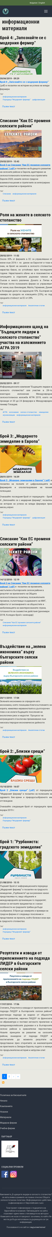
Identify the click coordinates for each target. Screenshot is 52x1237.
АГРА (5, 412)
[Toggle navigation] (46, 11)
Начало (3, 1100)
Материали (5, 1117)
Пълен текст (8, 106)
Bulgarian (33, 3)
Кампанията (6, 1106)
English (42, 3)
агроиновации (9, 415)
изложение (14, 412)
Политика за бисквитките (13, 1095)
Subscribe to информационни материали (3, 1082)
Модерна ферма (8, 1122)
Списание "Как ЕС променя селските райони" (22, 622)
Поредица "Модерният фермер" (17, 100)
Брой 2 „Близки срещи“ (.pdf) (17, 790)
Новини (4, 1111)
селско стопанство (28, 412)
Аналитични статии (36, 306)
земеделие (43, 412)
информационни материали (14, 97)
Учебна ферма (7, 1128)
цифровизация (38, 100)
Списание (7, 194)
